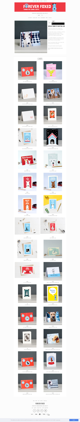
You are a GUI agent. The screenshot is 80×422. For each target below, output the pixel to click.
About (36, 400)
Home (34, 400)
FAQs (32, 407)
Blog (38, 400)
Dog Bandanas (43, 17)
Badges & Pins (35, 17)
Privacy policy (39, 407)
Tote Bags (50, 17)
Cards (39, 17)
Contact (41, 400)
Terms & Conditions (45, 407)
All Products (30, 17)
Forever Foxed (40, 404)
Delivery (35, 407)
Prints (47, 17)
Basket (45, 400)
